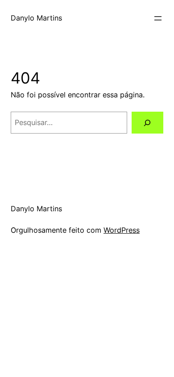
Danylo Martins (36, 17)
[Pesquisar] (147, 123)
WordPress (122, 230)
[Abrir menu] (158, 18)
